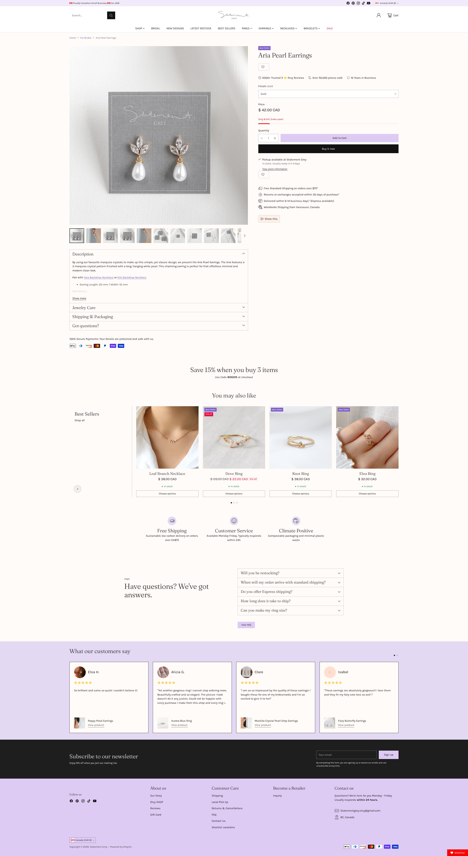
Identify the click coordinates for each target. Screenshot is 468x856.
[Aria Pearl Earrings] (158, 135)
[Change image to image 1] (76, 235)
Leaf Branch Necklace (167, 473)
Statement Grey (98, 846)
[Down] (244, 235)
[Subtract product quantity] (261, 138)
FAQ (214, 814)
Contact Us (219, 821)
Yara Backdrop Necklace (99, 277)
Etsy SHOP (156, 802)
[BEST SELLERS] (77, 489)
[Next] (399, 452)
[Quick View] (193, 411)
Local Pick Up (220, 802)
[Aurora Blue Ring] (162, 722)
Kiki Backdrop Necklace (131, 277)
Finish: (265, 86)
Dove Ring (234, 473)
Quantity (263, 130)
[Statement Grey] (234, 15)
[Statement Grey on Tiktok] (363, 3)
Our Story (156, 795)
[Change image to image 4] (127, 235)
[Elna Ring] (367, 437)
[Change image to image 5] (144, 235)
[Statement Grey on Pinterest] (353, 3)
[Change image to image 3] (110, 235)
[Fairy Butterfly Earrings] (329, 722)
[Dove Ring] (234, 437)
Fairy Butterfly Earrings (352, 720)
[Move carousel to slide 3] (236, 502)
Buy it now (328, 148)
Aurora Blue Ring (181, 720)
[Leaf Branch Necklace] (167, 437)
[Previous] (69, 452)
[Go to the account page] (378, 15)
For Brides (85, 37)
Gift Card (155, 814)
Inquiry (277, 795)
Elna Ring (367, 473)
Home (72, 37)
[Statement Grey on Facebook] (348, 3)
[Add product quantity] (275, 138)
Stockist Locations (223, 827)
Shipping (217, 795)
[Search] (111, 15)
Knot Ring (300, 473)
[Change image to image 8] (194, 235)
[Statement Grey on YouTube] (368, 3)
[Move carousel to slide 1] (231, 502)
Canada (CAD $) (388, 3)
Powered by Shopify (120, 846)
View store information (274, 169)
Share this (271, 218)
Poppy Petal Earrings (100, 720)
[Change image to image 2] (93, 235)
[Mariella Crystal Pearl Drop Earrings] (246, 722)
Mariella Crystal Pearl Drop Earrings (276, 720)
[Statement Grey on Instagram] (358, 3)
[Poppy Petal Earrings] (79, 722)
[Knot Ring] (300, 437)
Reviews (155, 808)
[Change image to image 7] (177, 235)
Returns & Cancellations (227, 808)
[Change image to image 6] (161, 235)
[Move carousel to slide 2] (234, 502)
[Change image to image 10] (228, 235)
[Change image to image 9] (211, 235)
